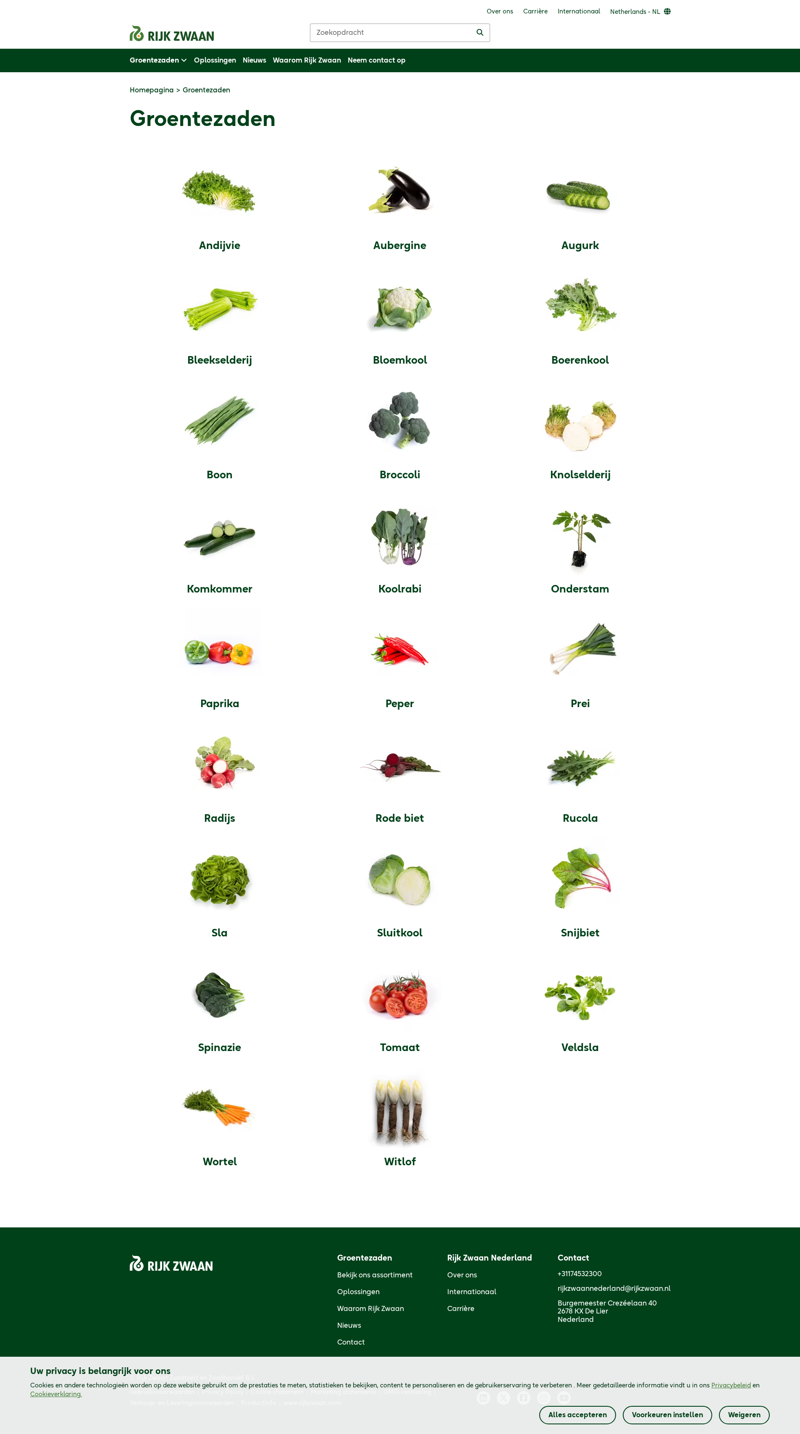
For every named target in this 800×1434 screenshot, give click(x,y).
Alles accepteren (577, 1415)
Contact (351, 1342)
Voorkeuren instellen (667, 1415)
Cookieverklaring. (56, 1394)
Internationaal (471, 1292)
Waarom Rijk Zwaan (370, 1309)
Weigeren (744, 1415)
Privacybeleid (731, 1386)
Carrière (461, 1309)
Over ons (462, 1275)
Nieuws (349, 1325)
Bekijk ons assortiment (375, 1275)
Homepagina (152, 90)
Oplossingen (358, 1292)
